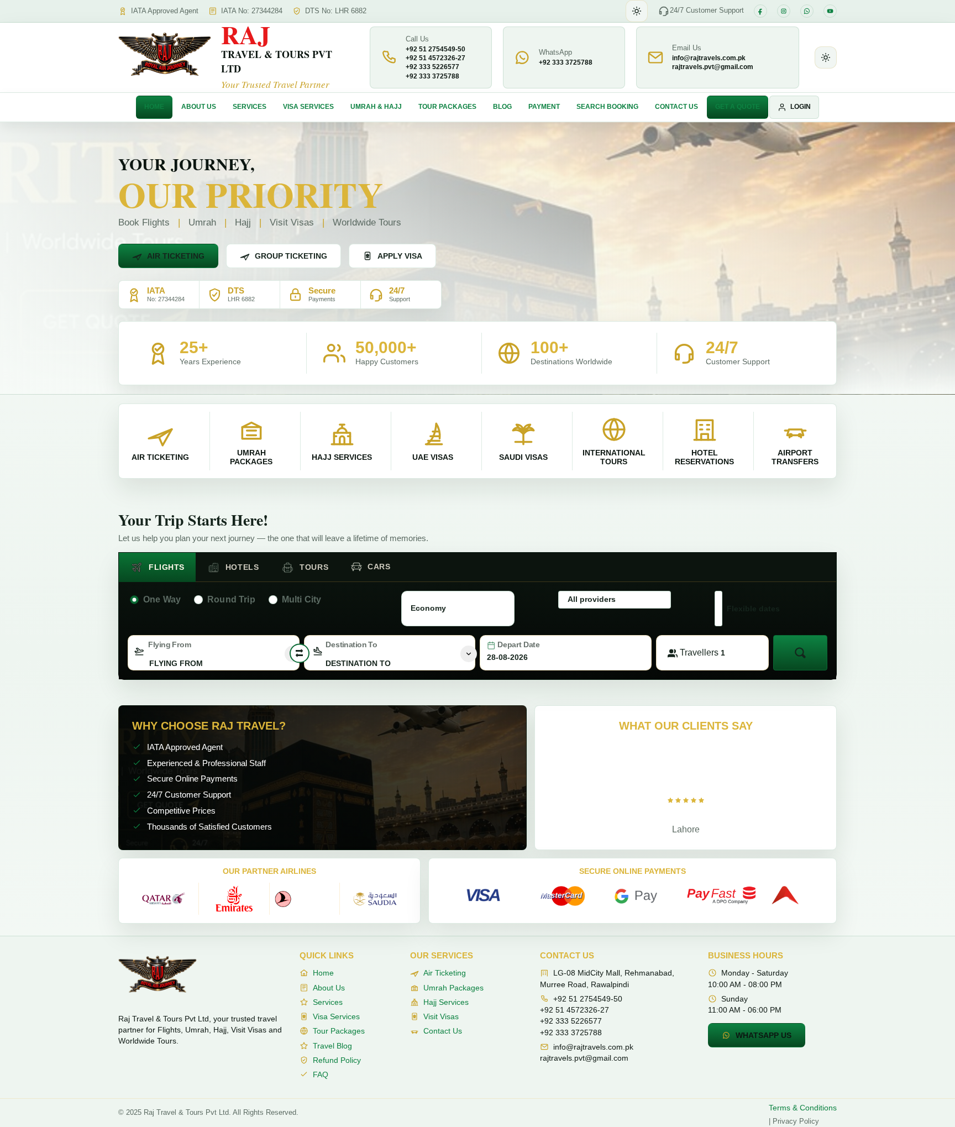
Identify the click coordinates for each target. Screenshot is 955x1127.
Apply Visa (399, 255)
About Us (198, 107)
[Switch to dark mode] (637, 11)
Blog (502, 107)
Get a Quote (737, 107)
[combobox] (214, 652)
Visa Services (308, 107)
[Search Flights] (800, 652)
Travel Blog (332, 1045)
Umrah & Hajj (376, 107)
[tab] (157, 567)
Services (249, 107)
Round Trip (231, 599)
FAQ (320, 1074)
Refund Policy (337, 1060)
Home (154, 107)
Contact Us (676, 107)
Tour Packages (447, 107)
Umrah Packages (453, 987)
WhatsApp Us (763, 1035)
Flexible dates (753, 608)
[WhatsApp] (807, 11)
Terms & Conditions (803, 1107)
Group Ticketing (291, 255)
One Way (162, 599)
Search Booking (607, 107)
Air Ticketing (175, 255)
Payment (544, 107)
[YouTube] (830, 11)
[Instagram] (783, 11)
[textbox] (213, 663)
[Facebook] (760, 11)
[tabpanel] (477, 628)
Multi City (302, 599)
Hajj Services (446, 1002)
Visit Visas (441, 1016)
